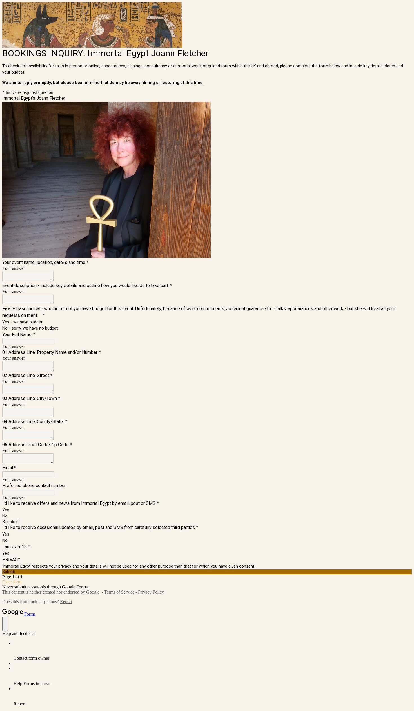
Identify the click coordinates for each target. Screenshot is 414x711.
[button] (207, 571)
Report (66, 601)
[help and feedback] (5, 624)
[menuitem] (213, 651)
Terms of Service (119, 592)
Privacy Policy (151, 592)
